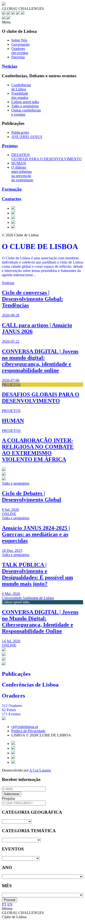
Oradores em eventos (19, 51)
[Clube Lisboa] (6, 18)
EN (10, 904)
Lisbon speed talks (25, 102)
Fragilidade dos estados (19, 95)
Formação (12, 189)
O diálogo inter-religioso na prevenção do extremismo (22, 173)
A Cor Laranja (40, 770)
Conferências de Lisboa (21, 87)
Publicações (20, 132)
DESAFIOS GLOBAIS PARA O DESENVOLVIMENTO (46, 157)
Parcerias (18, 57)
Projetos (10, 145)
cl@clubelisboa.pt (24, 727)
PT (4, 904)
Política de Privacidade (28, 731)
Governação (20, 44)
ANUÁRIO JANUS (26, 137)
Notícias (9, 66)
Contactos (11, 198)
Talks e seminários (25, 106)
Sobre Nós (19, 40)
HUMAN (18, 163)
